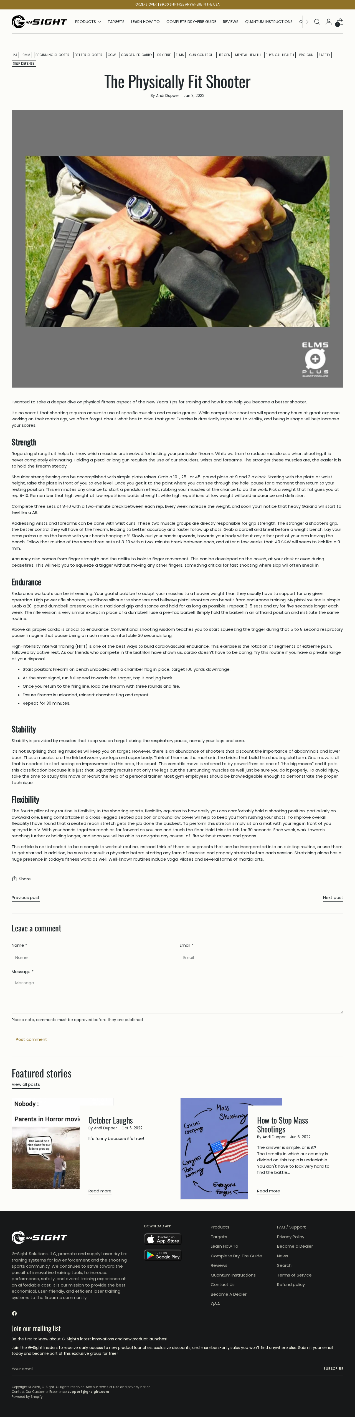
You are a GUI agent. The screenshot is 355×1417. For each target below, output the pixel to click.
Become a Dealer (295, 1246)
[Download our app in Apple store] (174, 1240)
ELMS (180, 55)
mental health (248, 55)
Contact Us (223, 1284)
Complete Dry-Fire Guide (236, 1256)
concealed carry (136, 55)
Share (25, 879)
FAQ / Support (291, 1227)
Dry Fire (164, 55)
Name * (19, 945)
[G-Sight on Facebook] (15, 1314)
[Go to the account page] (328, 21)
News (282, 1256)
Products (220, 1227)
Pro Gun (306, 55)
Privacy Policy (290, 1237)
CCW (112, 55)
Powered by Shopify (27, 1397)
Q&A (215, 1304)
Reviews (219, 1265)
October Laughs (110, 1120)
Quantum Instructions (233, 1275)
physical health (280, 55)
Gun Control (201, 55)
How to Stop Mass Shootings (282, 1124)
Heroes (224, 55)
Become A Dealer (229, 1294)
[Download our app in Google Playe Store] (174, 1256)
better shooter (89, 55)
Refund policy (291, 1284)
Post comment (31, 1039)
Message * (23, 971)
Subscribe (333, 1368)
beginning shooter (53, 55)
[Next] (307, 21)
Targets (219, 1237)
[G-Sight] (39, 21)
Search (284, 1265)
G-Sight (48, 1387)
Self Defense (24, 63)
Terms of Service (294, 1275)
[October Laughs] (62, 1149)
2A (15, 55)
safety (325, 55)
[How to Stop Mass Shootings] (231, 1149)
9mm (26, 55)
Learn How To (224, 1246)
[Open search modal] (317, 21)
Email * (186, 945)
